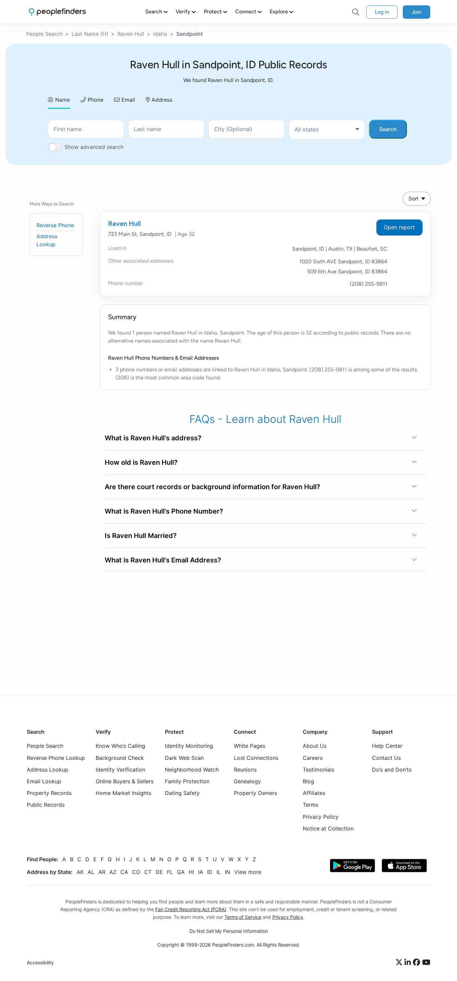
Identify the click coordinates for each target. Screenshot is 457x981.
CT (148, 871)
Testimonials (318, 769)
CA (124, 871)
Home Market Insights (123, 793)
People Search (44, 33)
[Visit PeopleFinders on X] (400, 963)
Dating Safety (182, 793)
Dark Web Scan (184, 757)
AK (80, 871)
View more (247, 871)
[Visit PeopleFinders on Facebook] (417, 963)
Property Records (49, 793)
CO (136, 871)
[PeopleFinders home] (57, 12)
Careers (313, 757)
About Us (315, 745)
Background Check (120, 757)
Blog (308, 781)
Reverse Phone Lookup (56, 757)
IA (200, 871)
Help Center (387, 745)
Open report (399, 227)
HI (191, 871)
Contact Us (386, 757)
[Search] (355, 12)
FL (170, 871)
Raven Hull (130, 33)
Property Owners (255, 793)
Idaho (160, 33)
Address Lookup (47, 769)
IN (227, 871)
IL (218, 871)
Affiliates (314, 793)
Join (417, 12)
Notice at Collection (328, 828)
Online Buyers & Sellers (125, 781)
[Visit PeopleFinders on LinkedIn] (408, 963)
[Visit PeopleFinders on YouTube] (426, 963)
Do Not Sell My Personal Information (228, 931)
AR (101, 871)
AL (91, 871)
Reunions (245, 769)
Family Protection (187, 781)
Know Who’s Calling (120, 745)
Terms (310, 804)
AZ (112, 871)
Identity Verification (120, 769)
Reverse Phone (55, 225)
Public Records (46, 804)
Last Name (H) (90, 33)
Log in (382, 12)
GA (181, 871)
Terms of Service (242, 917)
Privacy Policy (321, 816)
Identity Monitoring (189, 745)
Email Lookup (44, 781)
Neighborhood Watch (192, 769)
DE (159, 871)
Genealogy (247, 781)
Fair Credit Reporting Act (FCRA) (190, 909)
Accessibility (40, 962)
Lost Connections (256, 757)
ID (209, 871)
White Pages (249, 745)
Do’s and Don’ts (392, 769)
